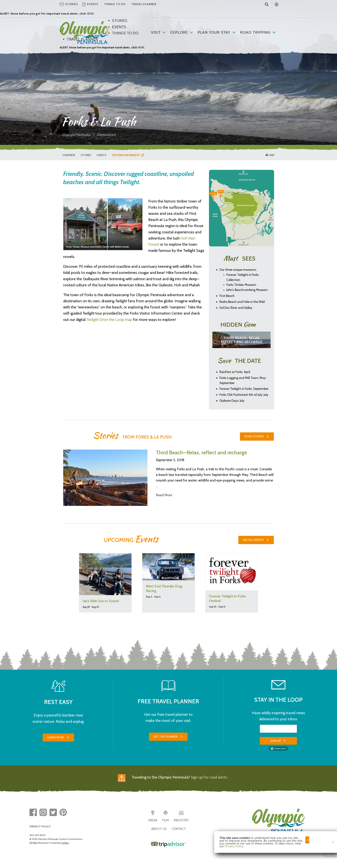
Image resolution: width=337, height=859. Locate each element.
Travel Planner (82, 39)
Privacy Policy (234, 846)
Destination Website (126, 155)
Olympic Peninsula (76, 135)
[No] (332, 842)
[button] (257, 436)
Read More (164, 495)
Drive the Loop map (109, 319)
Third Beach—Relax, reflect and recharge (241, 340)
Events (119, 27)
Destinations (106, 135)
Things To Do (125, 33)
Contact (179, 829)
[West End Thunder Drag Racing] (168, 566)
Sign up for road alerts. (209, 777)
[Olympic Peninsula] (84, 24)
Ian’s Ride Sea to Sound (101, 601)
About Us (159, 829)
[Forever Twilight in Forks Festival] (232, 571)
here (90, 13)
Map (271, 155)
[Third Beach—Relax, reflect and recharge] (105, 477)
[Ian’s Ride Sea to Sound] (105, 573)
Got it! (308, 839)
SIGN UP (275, 740)
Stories (119, 20)
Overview (68, 155)
